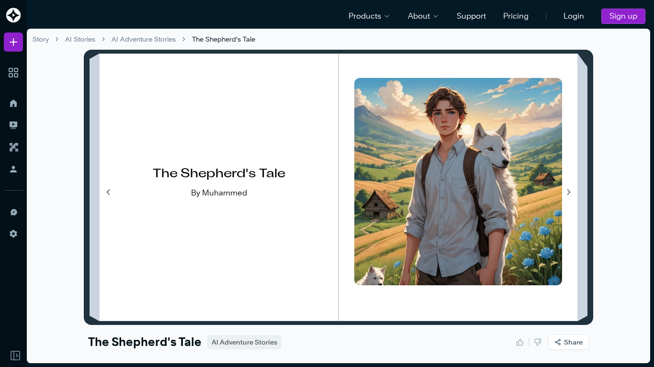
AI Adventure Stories (144, 39)
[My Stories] (13, 125)
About (419, 16)
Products (365, 16)
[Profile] (13, 169)
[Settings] (13, 233)
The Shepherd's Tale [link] (223, 39)
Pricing (516, 16)
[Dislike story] (537, 342)
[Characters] (13, 147)
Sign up (623, 16)
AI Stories (80, 39)
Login (574, 16)
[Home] (13, 103)
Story (41, 39)
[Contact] (13, 211)
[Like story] (520, 342)
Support (471, 16)
